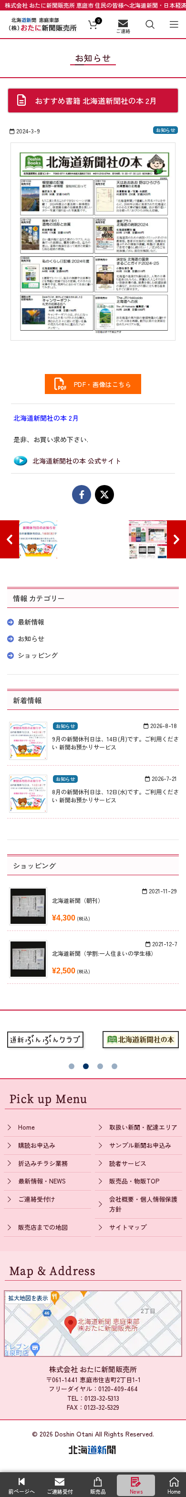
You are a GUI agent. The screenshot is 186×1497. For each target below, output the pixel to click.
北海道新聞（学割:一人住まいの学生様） (104, 953)
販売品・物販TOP (134, 1180)
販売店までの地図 (43, 1227)
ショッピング (38, 655)
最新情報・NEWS (42, 1180)
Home (26, 1127)
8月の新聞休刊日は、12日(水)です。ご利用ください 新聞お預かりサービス (115, 796)
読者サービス (127, 1163)
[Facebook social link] (81, 494)
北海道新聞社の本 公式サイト (76, 460)
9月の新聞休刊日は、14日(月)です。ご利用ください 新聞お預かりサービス (115, 743)
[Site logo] (43, 23)
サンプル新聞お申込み (140, 1145)
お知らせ (165, 129)
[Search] (150, 24)
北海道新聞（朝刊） (77, 900)
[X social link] (104, 494)
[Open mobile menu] (174, 24)
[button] (71, 1066)
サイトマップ (127, 1227)
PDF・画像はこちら (99, 384)
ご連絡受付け (36, 1199)
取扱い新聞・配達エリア (143, 1127)
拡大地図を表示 (28, 1298)
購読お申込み (36, 1145)
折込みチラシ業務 (43, 1163)
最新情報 (31, 622)
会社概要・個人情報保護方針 (143, 1204)
